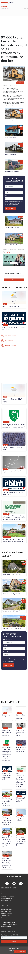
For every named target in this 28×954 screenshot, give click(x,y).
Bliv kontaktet (10, 208)
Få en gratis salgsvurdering (8, 922)
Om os (2, 892)
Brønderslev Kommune (7, 920)
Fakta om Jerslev (5, 915)
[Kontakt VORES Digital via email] (21, 883)
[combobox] (5, 198)
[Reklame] (14, 260)
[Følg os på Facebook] (7, 883)
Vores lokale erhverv (6, 911)
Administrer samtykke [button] (6, 900)
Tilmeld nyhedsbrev (20, 951)
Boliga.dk (8, 252)
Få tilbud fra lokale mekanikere (9, 924)
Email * (6, 190)
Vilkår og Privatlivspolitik (7, 896)
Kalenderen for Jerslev (6, 913)
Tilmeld (14, 280)
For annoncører (5, 894)
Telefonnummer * (9, 184)
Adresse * (7, 195)
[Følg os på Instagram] (14, 883)
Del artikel (19, 82)
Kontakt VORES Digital (6, 898)
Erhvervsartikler (5, 918)
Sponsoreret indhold (6, 926)
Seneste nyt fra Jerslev (6, 909)
